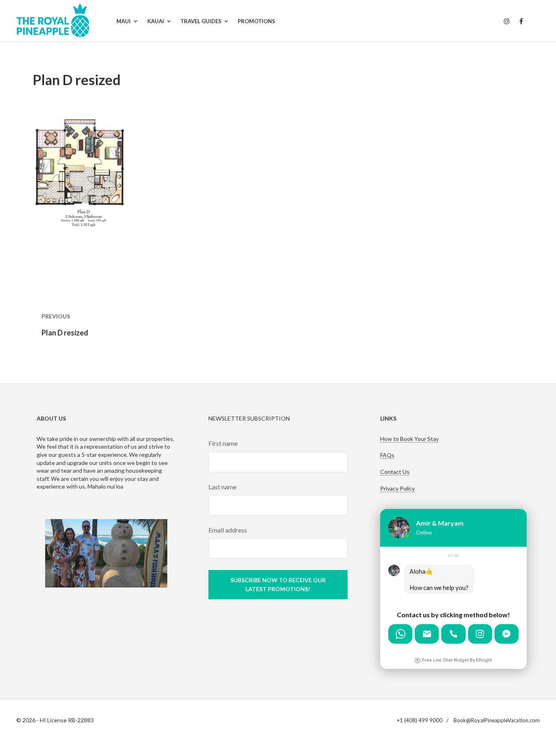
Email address (227, 530)
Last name (222, 487)
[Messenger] (507, 634)
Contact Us (394, 471)
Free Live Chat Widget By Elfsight (457, 660)
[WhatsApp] (400, 634)
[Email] (427, 634)
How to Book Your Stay (409, 438)
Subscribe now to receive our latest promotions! (278, 584)
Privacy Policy (397, 488)
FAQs (387, 455)
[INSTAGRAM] (507, 21)
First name (223, 443)
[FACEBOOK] (521, 21)
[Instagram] (480, 634)
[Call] (453, 634)
